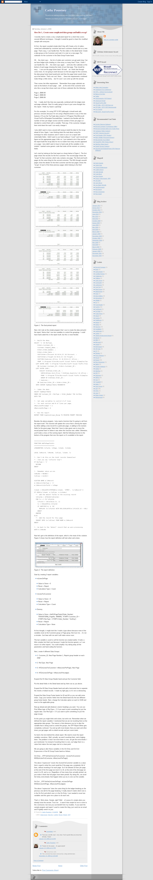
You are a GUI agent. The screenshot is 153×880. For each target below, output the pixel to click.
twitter (97, 384)
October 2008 (96, 238)
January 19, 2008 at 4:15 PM (47, 839)
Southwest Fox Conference (103, 89)
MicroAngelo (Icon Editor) (102, 139)
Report (65, 814)
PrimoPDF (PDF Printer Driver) (104, 142)
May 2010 (95, 216)
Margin (97, 338)
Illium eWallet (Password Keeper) (104, 137)
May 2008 (95, 242)
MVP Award (98, 346)
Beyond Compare (100, 267)
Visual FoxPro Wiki (100, 103)
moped (97, 344)
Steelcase (98, 375)
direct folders (99, 296)
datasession (98, 291)
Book (96, 269)
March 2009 (95, 231)
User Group (98, 386)
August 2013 (96, 207)
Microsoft (98, 342)
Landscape (98, 331)
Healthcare (98, 320)
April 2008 (95, 244)
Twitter (97, 96)
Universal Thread (100, 100)
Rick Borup (98, 189)
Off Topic (98, 349)
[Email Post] (60, 812)
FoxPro (97, 307)
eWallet (97, 300)
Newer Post (37, 866)
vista (96, 393)
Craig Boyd (98, 174)
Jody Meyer (98, 183)
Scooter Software (100, 366)
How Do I (50, 814)
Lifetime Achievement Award (103, 335)
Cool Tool (98, 287)
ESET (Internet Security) (102, 133)
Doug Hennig (99, 176)
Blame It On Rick (100, 94)
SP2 (96, 373)
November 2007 (97, 255)
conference (98, 285)
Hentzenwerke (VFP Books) (103, 98)
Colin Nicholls (99, 172)
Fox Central (98, 109)
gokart (97, 315)
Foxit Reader (99, 304)
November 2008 (97, 236)
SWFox (97, 377)
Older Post (83, 866)
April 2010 (95, 218)
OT (96, 351)
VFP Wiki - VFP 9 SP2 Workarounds (105, 107)
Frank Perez (99, 313)
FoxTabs (97, 311)
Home (60, 866)
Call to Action (99, 271)
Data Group (43, 814)
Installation (98, 329)
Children (97, 278)
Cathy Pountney (56, 10)
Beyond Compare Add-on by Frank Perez (107, 128)
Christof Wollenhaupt (101, 167)
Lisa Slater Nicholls (100, 185)
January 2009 (96, 234)
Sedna (97, 368)
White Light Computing (101, 87)
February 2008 (96, 249)
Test (96, 380)
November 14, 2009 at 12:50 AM (48, 856)
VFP (69, 814)
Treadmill (98, 382)
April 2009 (95, 229)
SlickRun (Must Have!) (101, 144)
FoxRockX (98, 309)
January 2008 (96, 251)
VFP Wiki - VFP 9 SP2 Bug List (104, 105)
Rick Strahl (98, 194)
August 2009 (96, 223)
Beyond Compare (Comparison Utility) (106, 126)
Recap (61, 814)
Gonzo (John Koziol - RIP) (103, 178)
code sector (98, 280)
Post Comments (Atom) (50, 870)
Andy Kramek (99, 163)
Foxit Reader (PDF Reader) (103, 135)
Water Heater (99, 395)
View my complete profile (111, 39)
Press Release (99, 355)
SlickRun (97, 371)
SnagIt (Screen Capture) (102, 146)
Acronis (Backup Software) (103, 124)
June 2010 (95, 214)
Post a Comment (38, 860)
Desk (96, 293)
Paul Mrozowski (99, 187)
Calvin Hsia (98, 165)
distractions (98, 298)
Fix (96, 302)
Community (98, 282)
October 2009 (96, 220)
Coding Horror (99, 169)
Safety (97, 364)
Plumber (97, 353)
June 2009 (95, 225)
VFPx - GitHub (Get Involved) (103, 92)
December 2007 (97, 253)
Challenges (98, 276)
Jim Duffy (98, 180)
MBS (96, 340)
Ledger (56, 814)
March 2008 (95, 247)
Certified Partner (100, 274)
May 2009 (95, 227)
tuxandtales (49, 831)
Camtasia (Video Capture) (102, 131)
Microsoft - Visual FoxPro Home (104, 111)
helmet (97, 322)
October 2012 (96, 210)
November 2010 (97, 212)
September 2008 (97, 240)
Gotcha (97, 318)
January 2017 (96, 205)
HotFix (97, 324)
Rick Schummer (100, 191)
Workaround (98, 397)
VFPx (96, 390)
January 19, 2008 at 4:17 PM (47, 848)
